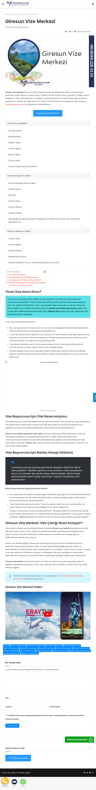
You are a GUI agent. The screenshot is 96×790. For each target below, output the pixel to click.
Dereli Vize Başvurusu (11, 648)
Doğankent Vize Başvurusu (29, 648)
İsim (7, 698)
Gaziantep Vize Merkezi (48, 113)
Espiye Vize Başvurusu (47, 648)
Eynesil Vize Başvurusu (64, 648)
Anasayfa (10, 14)
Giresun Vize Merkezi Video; (22, 285)
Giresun (18, 14)
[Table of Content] (44, 271)
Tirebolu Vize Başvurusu (12, 653)
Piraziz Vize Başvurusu (60, 651)
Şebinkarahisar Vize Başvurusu (80, 651)
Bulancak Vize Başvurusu (35, 645)
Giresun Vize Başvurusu (81, 648)
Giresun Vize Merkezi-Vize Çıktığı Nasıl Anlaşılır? (27, 283)
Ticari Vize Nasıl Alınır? (17, 275)
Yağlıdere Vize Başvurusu (30, 653)
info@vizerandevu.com (14, 104)
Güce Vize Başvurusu (27, 651)
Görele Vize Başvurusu (11, 651)
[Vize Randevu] (18, 4)
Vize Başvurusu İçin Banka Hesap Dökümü (25, 280)
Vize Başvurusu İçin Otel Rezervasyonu (24, 277)
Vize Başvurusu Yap (18, 758)
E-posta (8, 707)
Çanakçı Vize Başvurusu (72, 645)
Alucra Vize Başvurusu (18, 645)
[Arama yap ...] (93, 4)
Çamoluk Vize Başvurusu (54, 645)
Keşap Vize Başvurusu (43, 651)
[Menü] (3, 4)
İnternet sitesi (55, 707)
